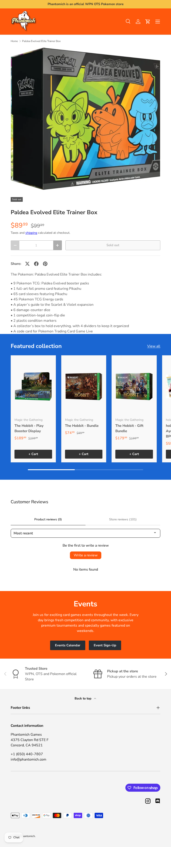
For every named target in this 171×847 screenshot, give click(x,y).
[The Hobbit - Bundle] (84, 386)
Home (14, 41)
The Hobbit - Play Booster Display (28, 428)
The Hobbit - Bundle (82, 425)
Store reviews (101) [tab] (123, 519)
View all (153, 346)
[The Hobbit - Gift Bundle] (134, 386)
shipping (31, 233)
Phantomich (27, 836)
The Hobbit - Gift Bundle (129, 428)
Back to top (83, 698)
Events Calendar (67, 645)
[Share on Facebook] (36, 263)
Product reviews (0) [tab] (48, 519)
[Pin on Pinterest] (45, 263)
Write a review (86, 555)
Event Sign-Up (105, 645)
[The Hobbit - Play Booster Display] (33, 386)
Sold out (112, 245)
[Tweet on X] (27, 263)
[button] (148, 21)
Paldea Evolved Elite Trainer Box (41, 41)
